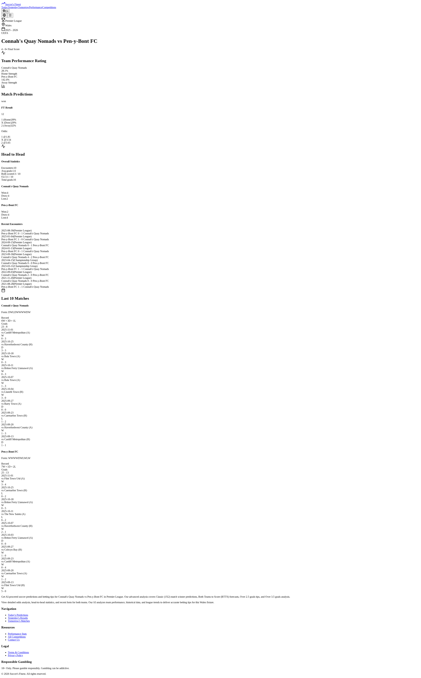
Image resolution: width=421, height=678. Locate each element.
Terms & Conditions (18, 652)
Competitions (49, 7)
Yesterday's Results (18, 618)
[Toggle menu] (10, 15)
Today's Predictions (18, 615)
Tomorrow (23, 7)
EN (6, 11)
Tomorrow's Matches (19, 621)
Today (4, 7)
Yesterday (13, 7)
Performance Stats (17, 633)
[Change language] (4, 15)
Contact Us (14, 639)
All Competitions (17, 636)
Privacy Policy (15, 655)
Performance (35, 7)
